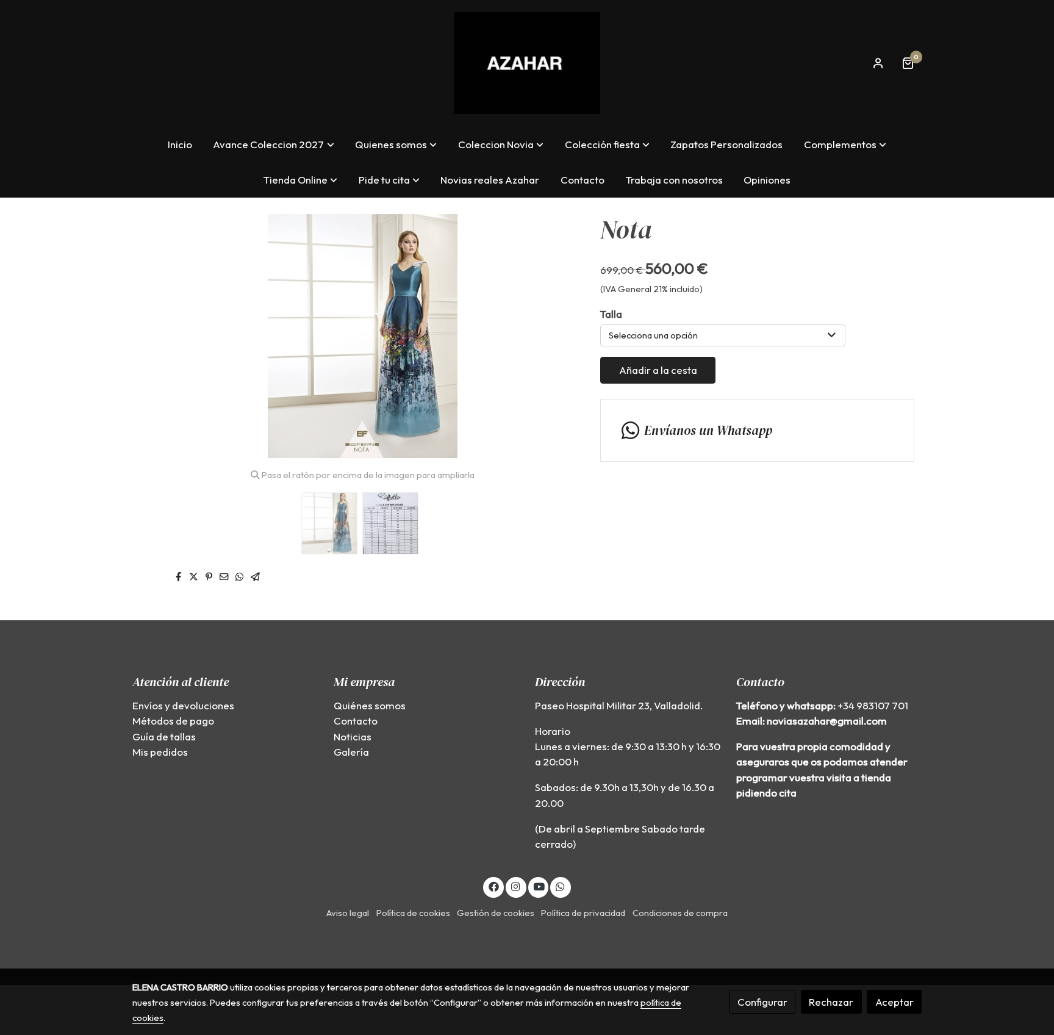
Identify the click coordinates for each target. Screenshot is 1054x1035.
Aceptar (894, 1001)
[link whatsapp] (560, 886)
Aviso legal (347, 913)
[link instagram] (516, 886)
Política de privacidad (583, 913)
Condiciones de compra (680, 913)
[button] (274, 144)
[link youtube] (539, 886)
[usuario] (878, 63)
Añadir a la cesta (658, 370)
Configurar (762, 1001)
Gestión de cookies (495, 913)
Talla (611, 313)
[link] (527, 63)
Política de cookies (413, 913)
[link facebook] (493, 886)
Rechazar (831, 1001)
